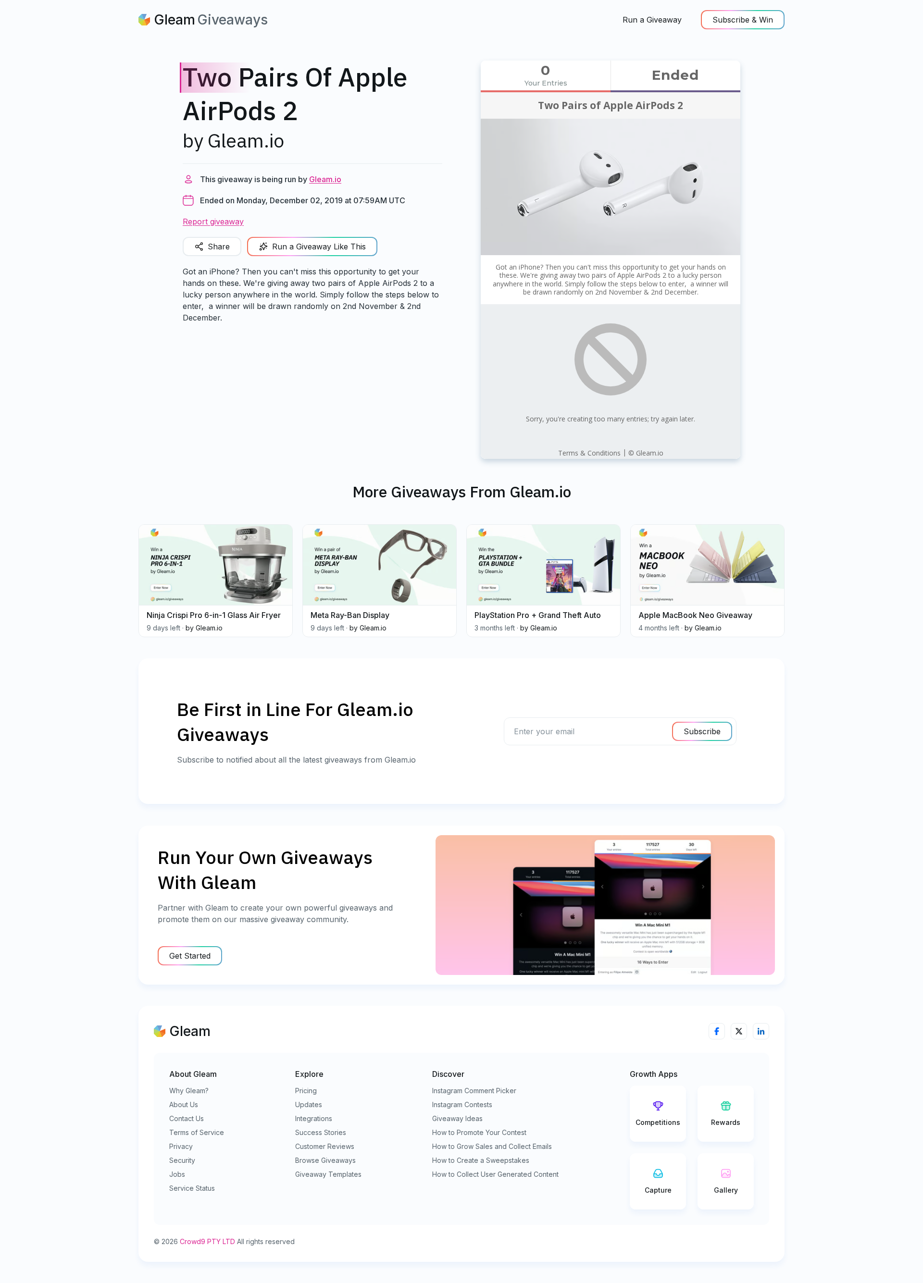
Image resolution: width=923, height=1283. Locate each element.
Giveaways (232, 20)
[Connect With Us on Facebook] (717, 1031)
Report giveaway (213, 221)
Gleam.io (325, 179)
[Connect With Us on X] (739, 1031)
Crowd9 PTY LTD (207, 1241)
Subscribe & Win (742, 20)
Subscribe (702, 731)
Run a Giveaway (652, 20)
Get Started (190, 956)
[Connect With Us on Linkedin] (761, 1031)
